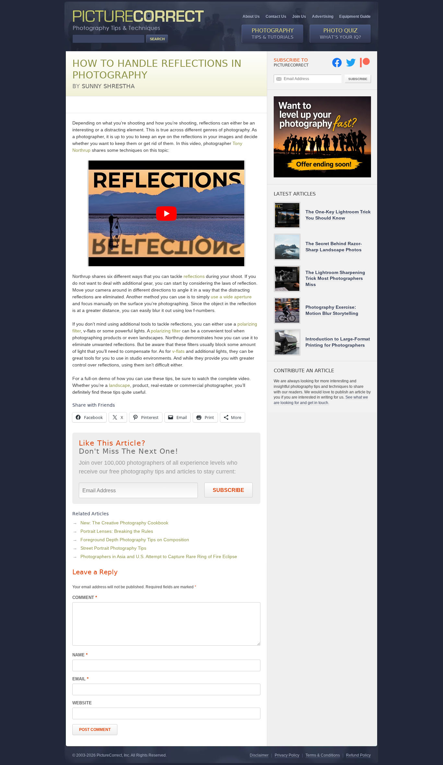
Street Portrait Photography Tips (113, 548)
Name (80, 654)
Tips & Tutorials (272, 33)
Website (82, 702)
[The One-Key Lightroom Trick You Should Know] (289, 215)
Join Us (299, 16)
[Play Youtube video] (166, 213)
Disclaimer (259, 755)
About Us (251, 16)
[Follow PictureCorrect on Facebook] (337, 66)
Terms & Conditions (322, 755)
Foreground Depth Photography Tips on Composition (134, 539)
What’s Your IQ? (340, 33)
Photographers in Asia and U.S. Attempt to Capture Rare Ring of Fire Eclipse (158, 556)
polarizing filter (166, 330)
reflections (194, 276)
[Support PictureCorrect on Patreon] (365, 66)
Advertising (322, 16)
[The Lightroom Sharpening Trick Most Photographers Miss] (289, 278)
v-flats (178, 351)
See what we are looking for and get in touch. (321, 400)
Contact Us (276, 16)
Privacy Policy (287, 755)
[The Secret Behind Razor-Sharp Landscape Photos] (289, 246)
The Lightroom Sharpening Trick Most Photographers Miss (335, 278)
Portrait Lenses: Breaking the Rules (116, 531)
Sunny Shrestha (108, 86)
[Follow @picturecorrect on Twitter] (351, 66)
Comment (84, 597)
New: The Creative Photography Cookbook (124, 522)
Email (80, 678)
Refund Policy (358, 755)
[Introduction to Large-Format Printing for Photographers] (289, 342)
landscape (119, 385)
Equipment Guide (355, 16)
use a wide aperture (231, 296)
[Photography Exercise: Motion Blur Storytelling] (289, 310)
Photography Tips (90, 104)
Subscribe (228, 490)
